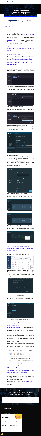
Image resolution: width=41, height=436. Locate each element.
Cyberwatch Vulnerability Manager (14, 327)
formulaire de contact (29, 381)
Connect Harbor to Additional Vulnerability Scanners (21, 59)
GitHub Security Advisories (20, 340)
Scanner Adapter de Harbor (16, 54)
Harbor (8, 33)
